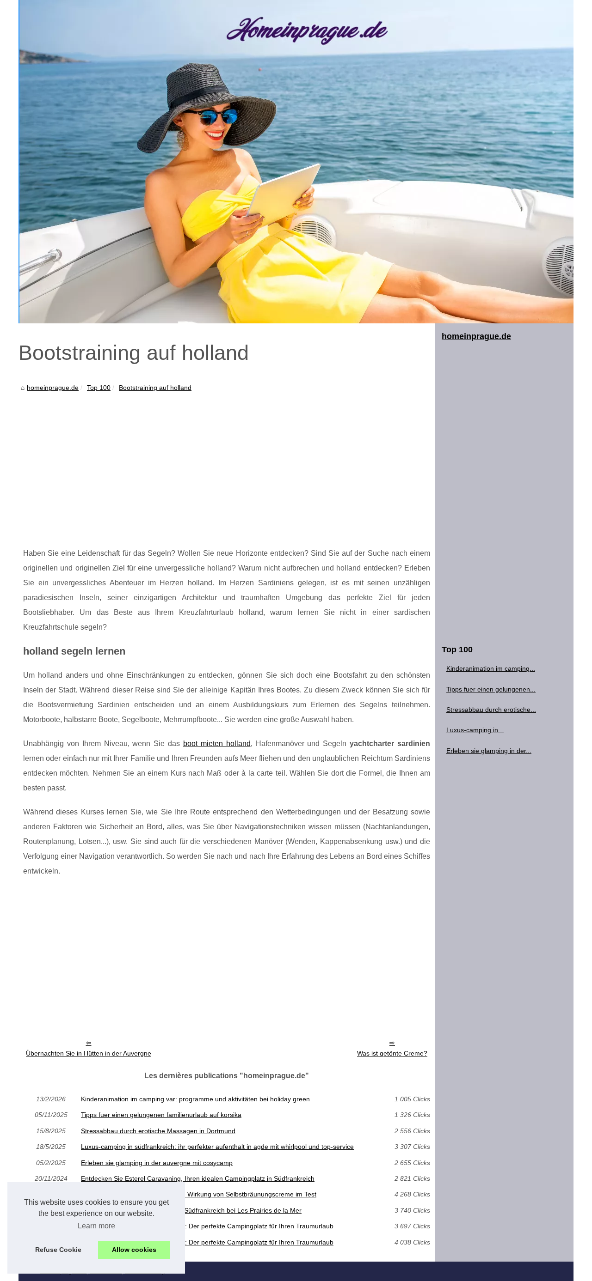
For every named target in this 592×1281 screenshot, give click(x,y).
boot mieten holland (217, 743)
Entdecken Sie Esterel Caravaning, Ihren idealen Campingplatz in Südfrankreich (197, 1178)
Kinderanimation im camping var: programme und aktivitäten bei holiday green (195, 1099)
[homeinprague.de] (296, 161)
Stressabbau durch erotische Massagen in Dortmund (158, 1131)
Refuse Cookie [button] (58, 1249)
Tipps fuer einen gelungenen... (491, 689)
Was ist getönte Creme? (392, 1053)
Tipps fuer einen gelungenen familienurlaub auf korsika (161, 1114)
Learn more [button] (96, 1226)
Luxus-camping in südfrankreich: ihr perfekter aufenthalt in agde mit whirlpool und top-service (217, 1146)
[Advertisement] (226, 463)
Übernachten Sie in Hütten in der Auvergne (88, 1053)
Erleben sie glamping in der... (488, 750)
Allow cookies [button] (134, 1249)
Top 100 (99, 387)
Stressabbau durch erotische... (491, 709)
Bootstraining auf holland (155, 387)
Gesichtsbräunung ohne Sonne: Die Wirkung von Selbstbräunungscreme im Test (198, 1194)
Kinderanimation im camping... (490, 668)
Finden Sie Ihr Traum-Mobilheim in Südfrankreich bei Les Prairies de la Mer (191, 1210)
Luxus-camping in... (475, 730)
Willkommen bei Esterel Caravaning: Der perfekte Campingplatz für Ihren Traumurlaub (207, 1226)
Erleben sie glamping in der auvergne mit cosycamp (157, 1163)
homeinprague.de (53, 387)
